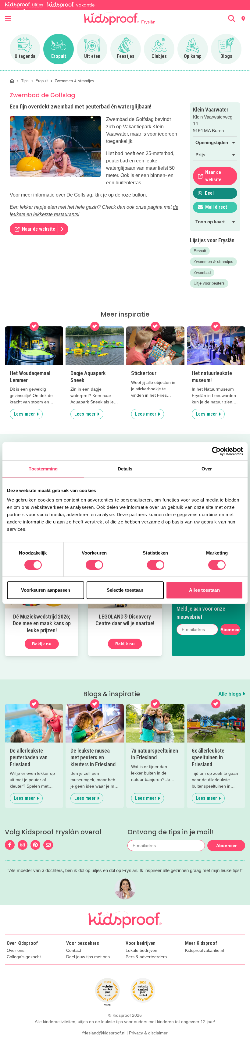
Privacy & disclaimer (148, 1032)
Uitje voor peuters (209, 283)
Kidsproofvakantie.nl (204, 950)
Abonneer (230, 629)
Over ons (15, 950)
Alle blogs (230, 694)
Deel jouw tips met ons (88, 957)
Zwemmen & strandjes (213, 261)
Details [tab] (125, 468)
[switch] (94, 565)
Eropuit (200, 251)
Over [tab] (207, 468)
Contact (73, 950)
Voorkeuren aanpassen (45, 590)
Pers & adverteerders (146, 957)
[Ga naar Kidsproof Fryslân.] (12, 81)
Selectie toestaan (125, 590)
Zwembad (202, 272)
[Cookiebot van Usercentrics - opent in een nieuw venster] (216, 451)
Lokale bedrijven (141, 950)
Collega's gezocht (24, 957)
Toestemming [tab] (43, 468)
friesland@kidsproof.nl (103, 1032)
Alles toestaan (204, 590)
